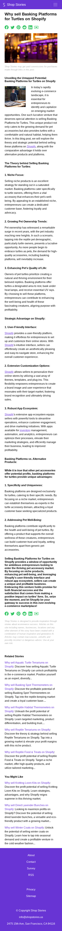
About (31, 855)
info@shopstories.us (31, 917)
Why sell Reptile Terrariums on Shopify (27, 729)
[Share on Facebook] (7, 27)
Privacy (31, 889)
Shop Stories (16, 4)
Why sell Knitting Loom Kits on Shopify (27, 782)
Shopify (31, 146)
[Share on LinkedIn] (30, 27)
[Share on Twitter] (13, 27)
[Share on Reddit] (24, 27)
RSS (31, 875)
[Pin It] (19, 27)
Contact (31, 861)
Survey (31, 868)
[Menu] (55, 4)
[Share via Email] (36, 27)
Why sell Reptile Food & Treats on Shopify (29, 752)
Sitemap (31, 896)
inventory (25, 430)
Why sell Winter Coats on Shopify (24, 827)
